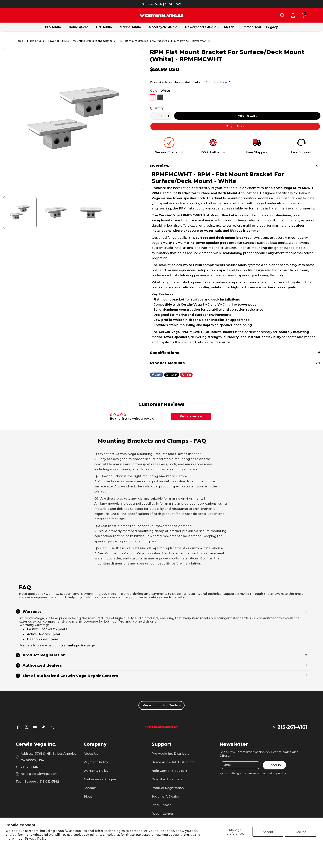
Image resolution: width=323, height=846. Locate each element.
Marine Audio (130, 27)
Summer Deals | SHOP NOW (161, 4)
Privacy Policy (35, 838)
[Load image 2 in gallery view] (55, 213)
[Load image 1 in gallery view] (20, 213)
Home (19, 40)
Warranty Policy (96, 770)
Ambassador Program (101, 779)
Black (160, 97)
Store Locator (162, 805)
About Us (91, 753)
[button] (282, 15)
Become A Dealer (165, 796)
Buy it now (235, 126)
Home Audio (78, 27)
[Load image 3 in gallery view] (91, 213)
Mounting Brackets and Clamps (93, 40)
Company (95, 744)
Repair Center (163, 813)
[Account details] (293, 15)
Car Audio (104, 27)
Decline (300, 832)
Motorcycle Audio (163, 27)
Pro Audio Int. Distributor (171, 753)
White (153, 97)
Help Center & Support (169, 770)
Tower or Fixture (58, 40)
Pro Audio (53, 27)
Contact (90, 788)
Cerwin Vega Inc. (36, 744)
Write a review (191, 416)
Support (161, 744)
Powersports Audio (200, 27)
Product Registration (168, 788)
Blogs (88, 796)
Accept (268, 832)
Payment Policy (96, 762)
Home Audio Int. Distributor (173, 762)
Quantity (157, 108)
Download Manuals (167, 779)
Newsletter (234, 744)
